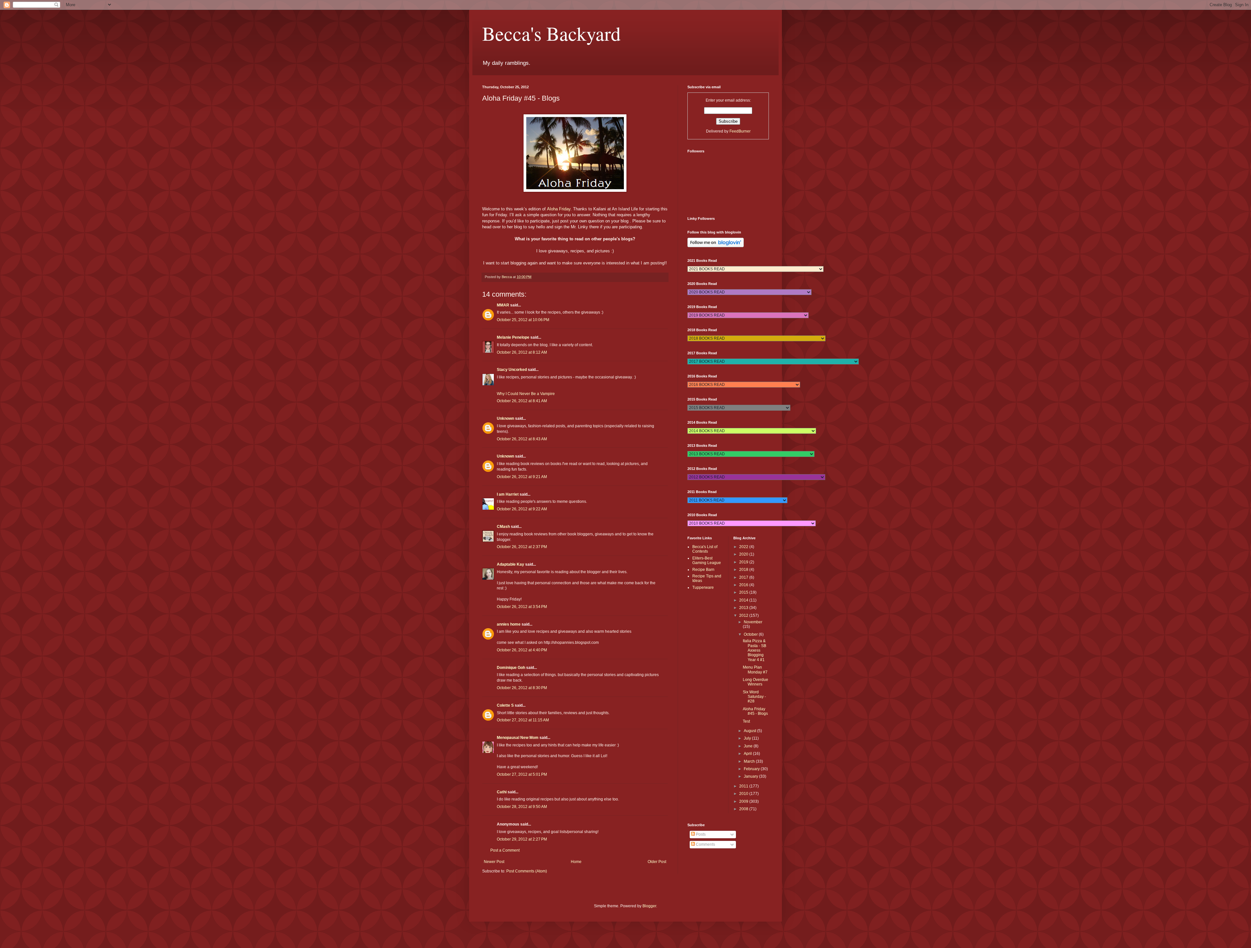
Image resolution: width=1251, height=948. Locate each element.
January (751, 776)
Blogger (649, 906)
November (753, 622)
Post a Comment (505, 850)
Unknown (505, 418)
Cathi (502, 792)
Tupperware (703, 587)
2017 (744, 577)
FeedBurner (740, 131)
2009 (744, 801)
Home (576, 861)
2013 (744, 607)
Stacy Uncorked (512, 369)
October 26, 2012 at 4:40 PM (522, 650)
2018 (744, 569)
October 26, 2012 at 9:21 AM (522, 476)
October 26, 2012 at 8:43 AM (522, 439)
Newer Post (494, 861)
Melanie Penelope (513, 337)
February (752, 769)
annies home (509, 624)
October (751, 634)
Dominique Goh (511, 667)
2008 (744, 809)
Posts (700, 834)
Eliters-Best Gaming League (706, 560)
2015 (744, 592)
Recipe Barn (703, 569)
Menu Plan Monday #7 (755, 669)
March (750, 761)
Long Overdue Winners (755, 681)
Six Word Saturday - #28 (754, 697)
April (748, 753)
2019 (744, 562)
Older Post (657, 861)
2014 (744, 600)
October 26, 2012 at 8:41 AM (522, 401)
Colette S (505, 705)
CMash (503, 526)
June (749, 746)
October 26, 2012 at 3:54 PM (522, 606)
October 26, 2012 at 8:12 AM (522, 352)
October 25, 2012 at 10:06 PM (523, 320)
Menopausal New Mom (518, 737)
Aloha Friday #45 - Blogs (755, 711)
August (750, 731)
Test (746, 721)
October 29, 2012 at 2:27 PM (522, 839)
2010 (744, 793)
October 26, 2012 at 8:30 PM (522, 688)
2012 (744, 615)
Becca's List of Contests (704, 549)
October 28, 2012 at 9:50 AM (522, 806)
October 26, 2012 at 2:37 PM (522, 547)
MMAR (503, 305)
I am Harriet (508, 494)
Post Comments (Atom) (526, 871)
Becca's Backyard (551, 33)
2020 (744, 554)
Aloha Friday (558, 208)
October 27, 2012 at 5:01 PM (522, 774)
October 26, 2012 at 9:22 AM (522, 509)
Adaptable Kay (511, 564)
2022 (744, 547)
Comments (705, 844)
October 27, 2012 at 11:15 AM (523, 720)
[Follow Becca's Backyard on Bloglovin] (715, 246)
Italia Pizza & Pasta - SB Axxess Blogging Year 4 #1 (754, 650)
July (748, 738)
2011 (744, 786)
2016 (744, 585)
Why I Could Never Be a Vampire (526, 393)
